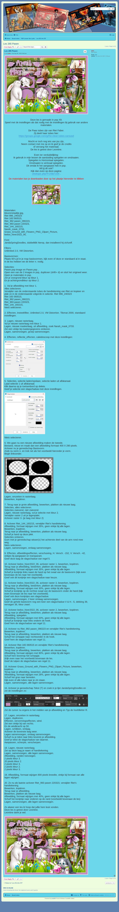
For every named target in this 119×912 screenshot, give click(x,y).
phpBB (53, 898)
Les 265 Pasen (11, 43)
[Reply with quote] (85, 51)
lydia (92, 50)
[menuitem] (15, 35)
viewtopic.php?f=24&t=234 (45, 173)
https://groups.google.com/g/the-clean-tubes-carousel (46, 136)
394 (96, 54)
